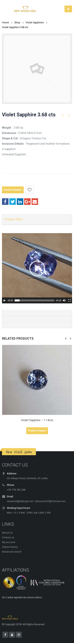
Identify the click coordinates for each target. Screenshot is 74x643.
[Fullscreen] (69, 300)
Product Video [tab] (14, 219)
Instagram (19, 635)
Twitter (12, 201)
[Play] (4, 300)
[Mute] (64, 300)
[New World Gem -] (25, 9)
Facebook (5, 201)
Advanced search (12, 551)
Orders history (10, 546)
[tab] (37, 313)
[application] (37, 268)
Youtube (12, 635)
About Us (7, 532)
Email (35, 201)
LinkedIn (20, 201)
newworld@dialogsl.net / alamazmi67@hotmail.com (36, 501)
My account (8, 542)
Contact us (8, 537)
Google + (27, 201)
